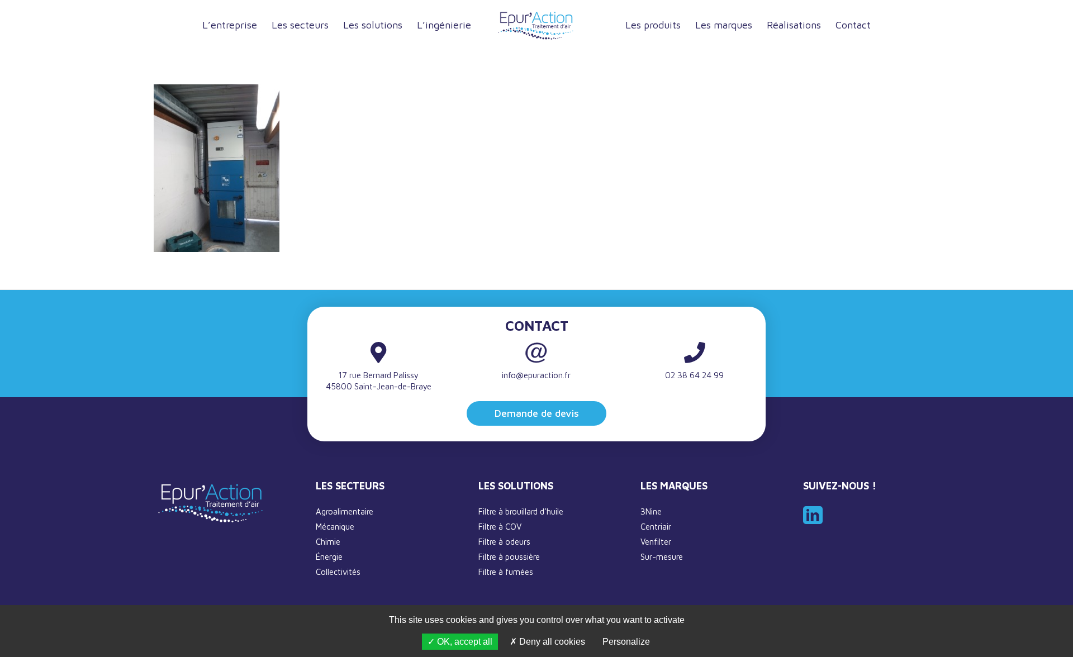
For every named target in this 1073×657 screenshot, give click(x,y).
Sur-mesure (661, 556)
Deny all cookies (551, 641)
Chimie (328, 541)
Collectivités (338, 572)
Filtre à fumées (505, 572)
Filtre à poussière (509, 556)
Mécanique (335, 526)
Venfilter (655, 541)
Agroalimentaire (344, 511)
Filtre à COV (499, 526)
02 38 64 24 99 (694, 375)
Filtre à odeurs (504, 541)
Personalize (626, 641)
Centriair (655, 526)
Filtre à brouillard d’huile (520, 511)
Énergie (329, 556)
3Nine (651, 511)
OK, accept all (463, 641)
